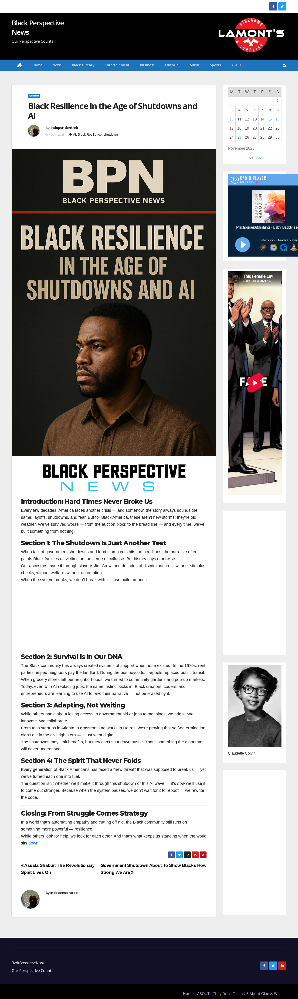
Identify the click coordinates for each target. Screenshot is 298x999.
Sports (215, 65)
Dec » (260, 158)
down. (34, 843)
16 (277, 119)
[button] (284, 66)
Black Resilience (90, 134)
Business (147, 65)
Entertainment (117, 65)
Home (37, 65)
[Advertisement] (114, 620)
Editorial (172, 65)
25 (239, 137)
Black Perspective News (38, 27)
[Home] (19, 65)
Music (195, 65)
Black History (83, 65)
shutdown (111, 134)
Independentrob (64, 128)
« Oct (249, 158)
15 (270, 119)
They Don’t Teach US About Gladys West (248, 993)
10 (232, 119)
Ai (74, 134)
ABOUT (237, 65)
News (57, 65)
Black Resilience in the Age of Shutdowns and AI (112, 110)
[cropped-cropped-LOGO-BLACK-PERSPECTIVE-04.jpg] (114, 479)
